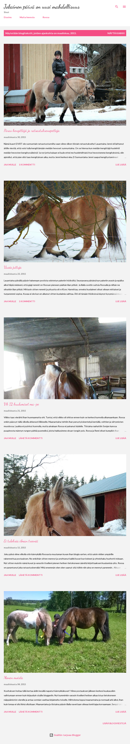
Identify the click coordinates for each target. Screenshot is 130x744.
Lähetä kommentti (30, 438)
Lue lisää (121, 164)
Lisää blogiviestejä (114, 723)
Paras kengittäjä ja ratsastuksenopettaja (32, 130)
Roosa (46, 17)
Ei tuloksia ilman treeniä (21, 541)
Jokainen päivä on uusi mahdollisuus (42, 6)
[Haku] (117, 6)
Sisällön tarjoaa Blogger (67, 735)
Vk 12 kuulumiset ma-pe (21, 404)
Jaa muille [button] (10, 164)
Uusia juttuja (13, 267)
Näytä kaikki (116, 33)
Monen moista (13, 677)
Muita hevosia (27, 17)
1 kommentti (27, 164)
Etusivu (8, 17)
